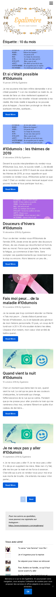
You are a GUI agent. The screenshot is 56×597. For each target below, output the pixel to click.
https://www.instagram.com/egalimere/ (26, 525)
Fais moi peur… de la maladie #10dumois (21, 300)
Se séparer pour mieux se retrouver (34, 561)
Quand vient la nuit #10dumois (19, 375)
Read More (10, 114)
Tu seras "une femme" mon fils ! (32, 548)
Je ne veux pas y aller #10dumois (22, 450)
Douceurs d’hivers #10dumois (19, 225)
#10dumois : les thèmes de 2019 (26, 151)
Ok (28, 591)
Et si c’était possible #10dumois (20, 76)
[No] (52, 586)
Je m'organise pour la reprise (31, 554)
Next (31, 499)
